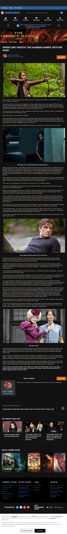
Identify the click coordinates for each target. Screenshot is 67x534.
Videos (21, 42)
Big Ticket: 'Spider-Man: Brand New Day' (56, 488)
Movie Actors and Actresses (7, 488)
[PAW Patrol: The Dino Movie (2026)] (33, 462)
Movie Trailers (38, 485)
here (61, 367)
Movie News (13, 42)
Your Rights (53, 518)
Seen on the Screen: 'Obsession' (24, 495)
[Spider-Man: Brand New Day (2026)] (59, 462)
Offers (11, 8)
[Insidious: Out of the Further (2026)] (20, 462)
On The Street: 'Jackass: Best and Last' (56, 492)
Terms (33, 516)
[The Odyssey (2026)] (46, 462)
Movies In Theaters (8, 485)
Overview (4, 42)
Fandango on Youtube (28, 507)
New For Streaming (8, 493)
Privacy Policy (58, 516)
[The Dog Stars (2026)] (7, 462)
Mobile (4, 491)
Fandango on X (21, 507)
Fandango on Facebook (17, 507)
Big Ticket (37, 487)
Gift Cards (5, 8)
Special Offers (6, 496)
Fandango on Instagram (24, 507)
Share (62, 57)
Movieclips (37, 490)
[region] (33, 524)
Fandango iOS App (50, 507)
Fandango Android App (59, 507)
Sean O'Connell (14, 55)
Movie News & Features (24, 485)
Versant (14, 516)
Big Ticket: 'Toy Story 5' (56, 485)
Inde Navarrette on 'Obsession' (55, 495)
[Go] (61, 12)
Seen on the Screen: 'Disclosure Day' (24, 492)
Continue (40, 531)
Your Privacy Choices (26, 531)
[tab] (27, 27)
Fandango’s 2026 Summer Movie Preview (24, 488)
